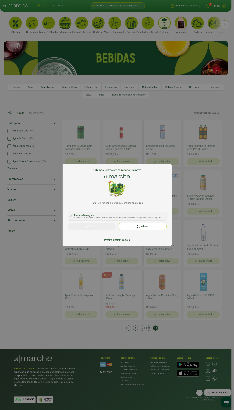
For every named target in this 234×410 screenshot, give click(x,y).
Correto (94, 226)
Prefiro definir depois (117, 240)
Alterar (144, 226)
